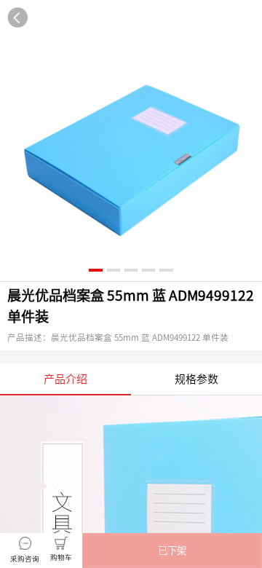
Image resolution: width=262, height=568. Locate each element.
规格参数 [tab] (196, 379)
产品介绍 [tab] (65, 379)
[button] (172, 550)
